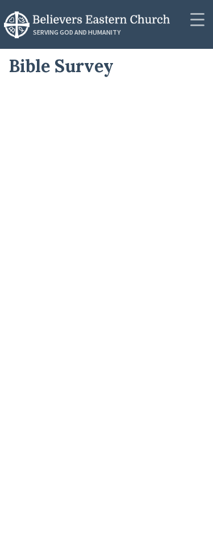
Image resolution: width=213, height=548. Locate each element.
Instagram (49, 520)
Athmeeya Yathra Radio (84, 408)
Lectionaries (54, 240)
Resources (49, 212)
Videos (39, 156)
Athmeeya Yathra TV (75, 380)
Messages (47, 128)
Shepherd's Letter (70, 296)
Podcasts (46, 100)
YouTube (45, 492)
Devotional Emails (70, 324)
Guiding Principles (71, 268)
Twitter (41, 464)
